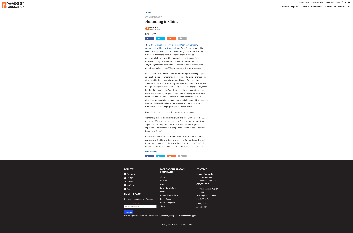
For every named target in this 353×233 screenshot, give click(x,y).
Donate (341, 6)
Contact (163, 180)
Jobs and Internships (169, 195)
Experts (294, 6)
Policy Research (166, 199)
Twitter (130, 178)
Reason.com (330, 6)
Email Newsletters (168, 188)
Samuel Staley (151, 151)
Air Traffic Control (304, 2)
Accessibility (201, 207)
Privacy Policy (202, 203)
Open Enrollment (329, 2)
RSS (128, 189)
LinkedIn (130, 181)
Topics (304, 6)
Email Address (131, 203)
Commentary (153, 17)
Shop (162, 206)
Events (338, 2)
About (285, 6)
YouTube (131, 185)
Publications (316, 6)
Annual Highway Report (317, 2)
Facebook (131, 174)
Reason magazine (167, 202)
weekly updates (134, 199)
